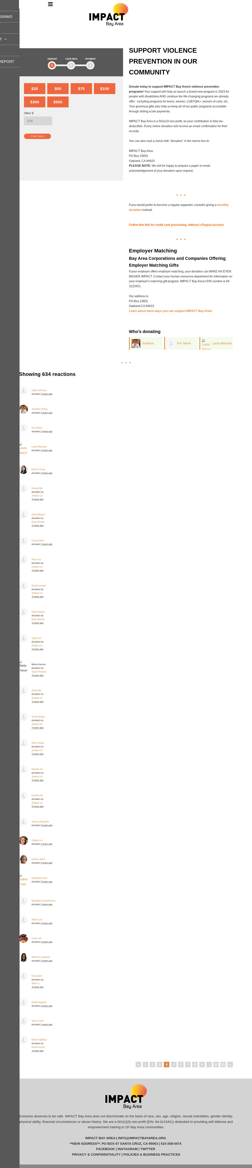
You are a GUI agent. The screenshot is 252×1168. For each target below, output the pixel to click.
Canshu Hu (37, 795)
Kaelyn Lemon (39, 585)
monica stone (38, 859)
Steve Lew (37, 919)
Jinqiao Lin (37, 495)
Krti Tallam (184, 343)
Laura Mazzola (222, 343)
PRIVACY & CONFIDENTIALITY (96, 1154)
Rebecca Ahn (38, 1047)
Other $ (29, 113)
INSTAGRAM (128, 1149)
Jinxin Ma (36, 690)
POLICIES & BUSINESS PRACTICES (151, 1154)
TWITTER (147, 1149)
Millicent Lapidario (41, 957)
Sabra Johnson (39, 390)
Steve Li (36, 983)
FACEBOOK (105, 1149)
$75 (81, 88)
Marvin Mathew (39, 1039)
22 (223, 1064)
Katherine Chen (39, 878)
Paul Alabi (37, 976)
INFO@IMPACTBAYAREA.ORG (142, 1138)
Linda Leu (37, 938)
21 (216, 1064)
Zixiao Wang (38, 743)
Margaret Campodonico (43, 900)
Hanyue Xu (37, 769)
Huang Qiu (37, 488)
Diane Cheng (38, 469)
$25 (34, 88)
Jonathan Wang (39, 409)
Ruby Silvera (38, 522)
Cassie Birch (38, 540)
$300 (34, 102)
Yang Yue (36, 638)
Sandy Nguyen (39, 1002)
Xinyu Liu (36, 559)
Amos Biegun (38, 514)
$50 (58, 88)
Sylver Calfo (38, 1021)
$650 (57, 102)
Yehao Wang (38, 716)
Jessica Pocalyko (40, 821)
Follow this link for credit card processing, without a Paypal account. (177, 224)
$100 (104, 88)
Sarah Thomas (39, 671)
